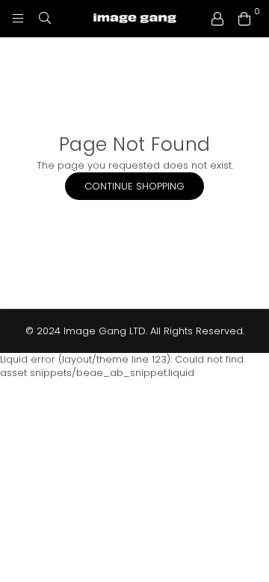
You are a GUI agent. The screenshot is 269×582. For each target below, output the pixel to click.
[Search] (44, 18)
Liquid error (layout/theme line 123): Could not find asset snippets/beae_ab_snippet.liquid (134, 190)
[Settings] (217, 18)
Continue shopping (134, 186)
